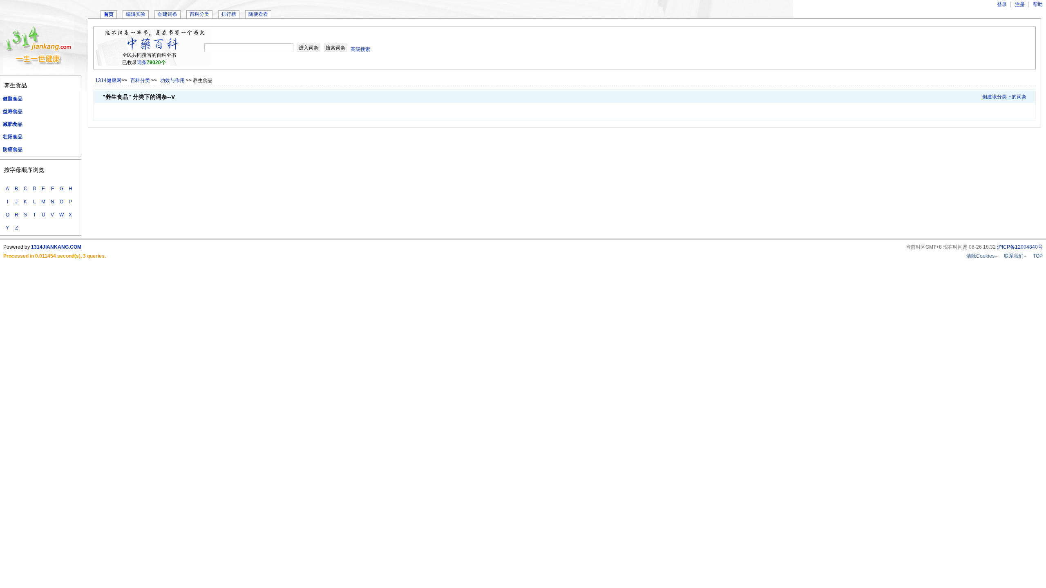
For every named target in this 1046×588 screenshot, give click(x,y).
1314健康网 (108, 80)
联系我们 (1014, 256)
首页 (109, 14)
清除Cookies (980, 256)
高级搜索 (360, 49)
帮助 (1038, 4)
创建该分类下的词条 (1004, 97)
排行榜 (228, 14)
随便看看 (258, 14)
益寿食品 (12, 111)
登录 (1002, 4)
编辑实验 (135, 14)
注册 (1020, 4)
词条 (142, 62)
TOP (1038, 256)
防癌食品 (12, 149)
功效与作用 (173, 80)
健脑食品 (12, 99)
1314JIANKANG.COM (56, 247)
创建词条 (167, 14)
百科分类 (199, 14)
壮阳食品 (12, 137)
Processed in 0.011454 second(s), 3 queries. (54, 256)
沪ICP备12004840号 (1020, 247)
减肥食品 (12, 124)
